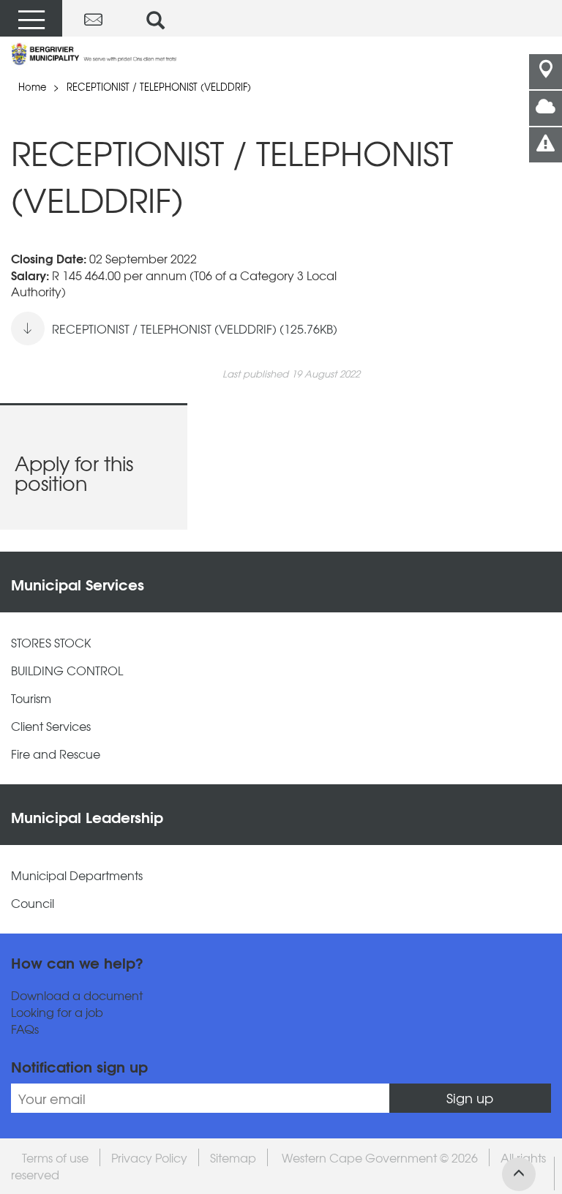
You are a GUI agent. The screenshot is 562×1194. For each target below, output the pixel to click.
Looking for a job (57, 1012)
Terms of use (55, 1157)
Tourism (31, 698)
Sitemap (233, 1157)
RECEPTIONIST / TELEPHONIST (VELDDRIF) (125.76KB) (194, 328)
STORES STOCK (51, 642)
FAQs (25, 1029)
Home (32, 87)
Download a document (77, 995)
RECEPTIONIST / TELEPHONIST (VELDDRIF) (159, 87)
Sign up (469, 1098)
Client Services (51, 726)
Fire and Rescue (55, 754)
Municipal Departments (77, 875)
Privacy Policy (149, 1157)
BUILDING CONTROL (67, 670)
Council (32, 903)
